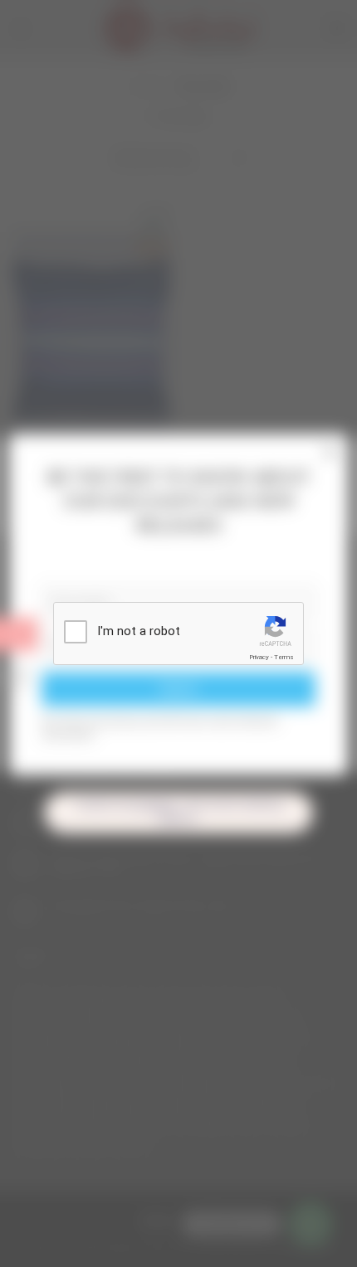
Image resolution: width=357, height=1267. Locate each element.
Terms (284, 657)
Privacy (259, 657)
